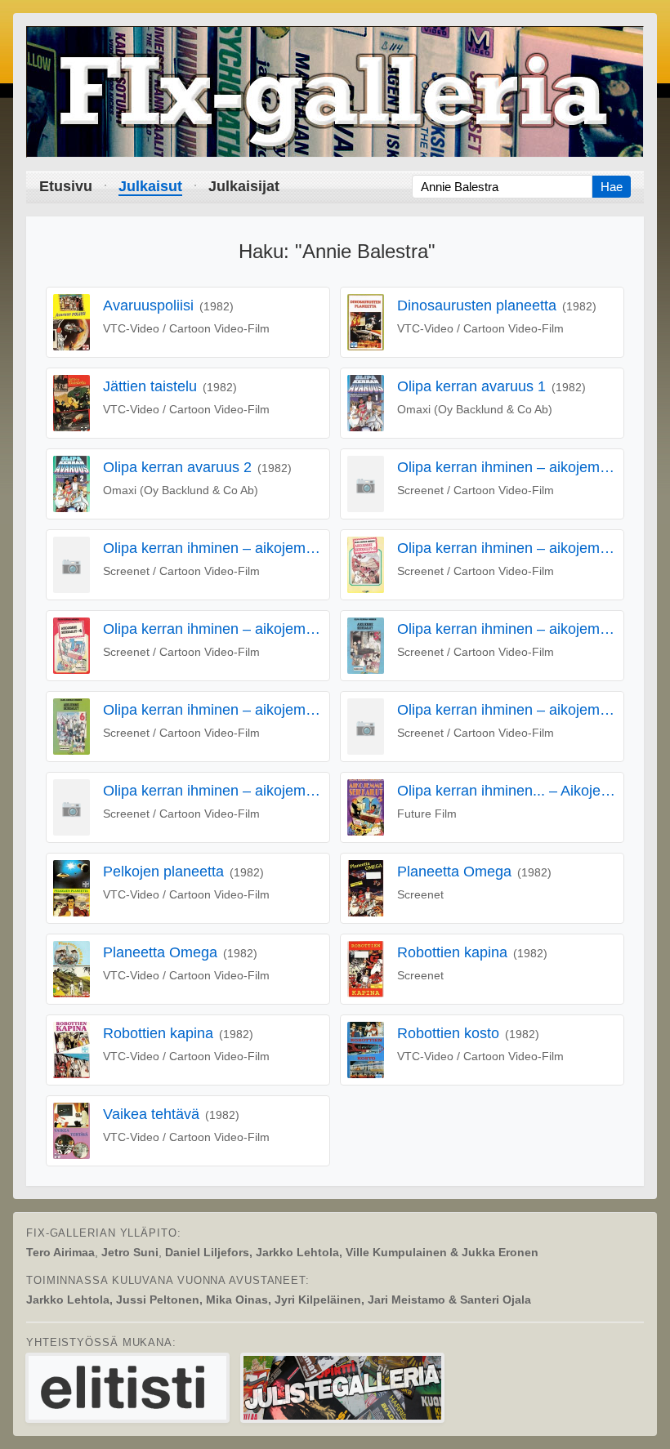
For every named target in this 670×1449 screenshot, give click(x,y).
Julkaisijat (243, 186)
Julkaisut (150, 186)
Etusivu (65, 186)
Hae (612, 187)
